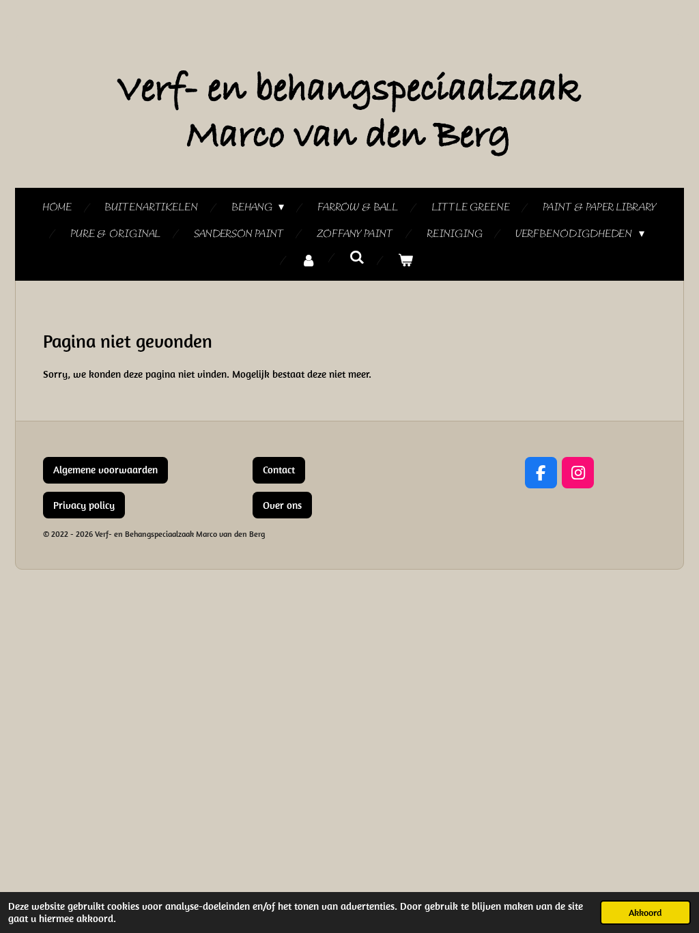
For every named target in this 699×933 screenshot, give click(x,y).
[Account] (308, 261)
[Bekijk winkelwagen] (405, 261)
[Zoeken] (357, 258)
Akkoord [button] (645, 912)
